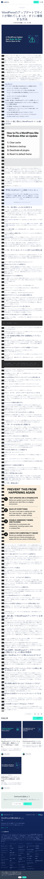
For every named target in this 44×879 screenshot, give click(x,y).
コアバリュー (4, 852)
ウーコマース (25, 739)
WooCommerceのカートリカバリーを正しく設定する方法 (32, 742)
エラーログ (9, 629)
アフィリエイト (21, 864)
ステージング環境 (25, 638)
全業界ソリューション (13, 868)
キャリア (3, 857)
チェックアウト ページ (14, 458)
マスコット (3, 865)
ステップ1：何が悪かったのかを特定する (18, 88)
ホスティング (10, 598)
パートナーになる (22, 869)
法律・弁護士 (12, 858)
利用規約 (37, 846)
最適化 (28, 854)
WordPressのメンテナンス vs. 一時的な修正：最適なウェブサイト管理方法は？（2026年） (10, 744)
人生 (2, 855)
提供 (29, 559)
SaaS (11, 850)
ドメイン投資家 (21, 867)
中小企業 (11, 848)
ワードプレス (22, 7)
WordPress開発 (30, 849)
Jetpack (9, 444)
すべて (20, 877)
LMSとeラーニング (13, 855)
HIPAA (11, 865)
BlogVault (4, 444)
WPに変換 (29, 858)
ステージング (24, 559)
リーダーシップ (4, 850)
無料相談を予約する (39, 861)
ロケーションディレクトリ (4, 860)
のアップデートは (38, 66)
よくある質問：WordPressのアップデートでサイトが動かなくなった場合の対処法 (22, 103)
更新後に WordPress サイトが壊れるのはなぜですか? (21, 106)
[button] (35, 714)
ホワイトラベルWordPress (21, 846)
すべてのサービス (30, 868)
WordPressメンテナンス (15, 477)
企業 (11, 846)
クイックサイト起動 (30, 846)
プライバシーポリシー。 (8, 875)
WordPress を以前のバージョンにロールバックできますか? (22, 114)
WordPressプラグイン (33, 242)
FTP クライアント (22, 354)
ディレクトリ (12, 863)
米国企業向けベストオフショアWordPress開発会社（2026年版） (10, 779)
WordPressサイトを (25, 79)
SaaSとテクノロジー (21, 862)
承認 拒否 (24, 877)
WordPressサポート (30, 863)
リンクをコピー (28, 714)
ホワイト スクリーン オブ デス (11, 219)
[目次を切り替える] (40, 84)
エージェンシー (4, 775)
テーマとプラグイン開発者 (22, 858)
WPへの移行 (29, 856)
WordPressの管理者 (8, 237)
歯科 (11, 860)
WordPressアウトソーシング (21, 850)
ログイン (37, 854)
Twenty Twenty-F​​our (23, 310)
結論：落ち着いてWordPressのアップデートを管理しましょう (22, 100)
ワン (15, 559)
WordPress (10, 775)
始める (36, 856)
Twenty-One (14, 310)
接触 (36, 858)
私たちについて (4, 846)
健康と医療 (12, 852)
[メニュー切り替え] (42, 2)
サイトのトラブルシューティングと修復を (29, 181)
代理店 (19, 855)
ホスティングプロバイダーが (8, 405)
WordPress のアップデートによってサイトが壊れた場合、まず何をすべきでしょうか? (23, 109)
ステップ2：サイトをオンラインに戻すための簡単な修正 (22, 90)
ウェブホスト (21, 853)
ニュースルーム (4, 848)
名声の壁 (3, 863)
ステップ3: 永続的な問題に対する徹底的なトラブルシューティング (24, 93)
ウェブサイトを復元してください (21, 440)
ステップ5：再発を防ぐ (14, 98)
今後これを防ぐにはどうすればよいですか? (19, 116)
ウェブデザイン (30, 851)
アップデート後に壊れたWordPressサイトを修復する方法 (21, 86)
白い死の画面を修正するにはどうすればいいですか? (21, 112)
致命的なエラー (18, 267)
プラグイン (34, 270)
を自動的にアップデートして (23, 405)
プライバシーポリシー (39, 851)
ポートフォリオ (4, 867)
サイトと (10, 556)
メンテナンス (29, 866)
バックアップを (5, 572)
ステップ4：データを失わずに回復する (18, 96)
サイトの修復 (5, 479)
